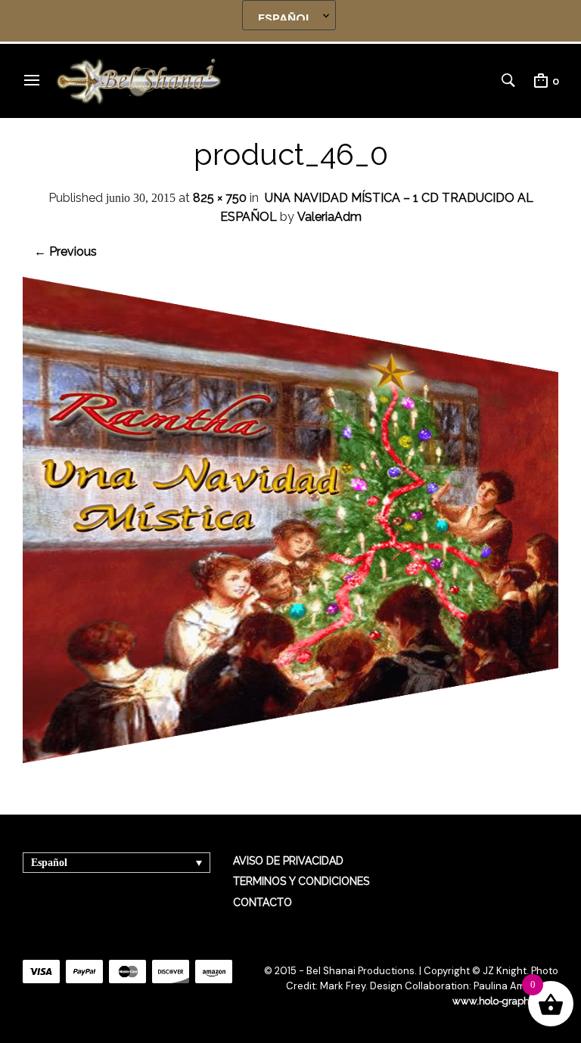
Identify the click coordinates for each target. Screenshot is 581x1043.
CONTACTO (262, 902)
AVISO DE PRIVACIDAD (288, 861)
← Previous (65, 251)
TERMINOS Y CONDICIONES (301, 881)
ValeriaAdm (329, 217)
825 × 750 (220, 198)
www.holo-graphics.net (505, 1001)
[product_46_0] (290, 759)
